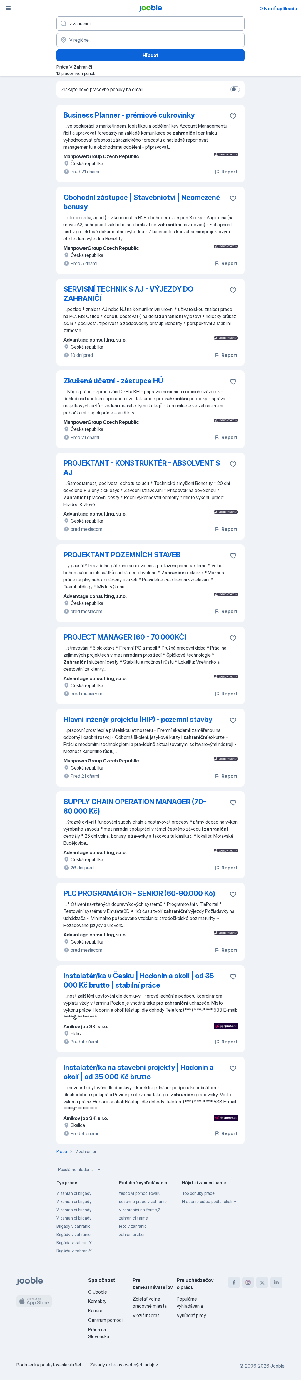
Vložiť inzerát (146, 1315)
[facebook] (234, 1282)
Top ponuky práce (198, 1193)
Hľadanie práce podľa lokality (209, 1201)
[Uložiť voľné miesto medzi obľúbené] (233, 116)
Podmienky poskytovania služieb (49, 1365)
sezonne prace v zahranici (143, 1201)
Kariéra (95, 1311)
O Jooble (97, 1292)
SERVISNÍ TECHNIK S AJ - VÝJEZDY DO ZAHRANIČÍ (128, 294)
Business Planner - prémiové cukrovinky (129, 115)
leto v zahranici (133, 1226)
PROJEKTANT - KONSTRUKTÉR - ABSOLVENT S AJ (141, 468)
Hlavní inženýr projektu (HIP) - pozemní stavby (137, 719)
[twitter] (262, 1282)
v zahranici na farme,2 (139, 1209)
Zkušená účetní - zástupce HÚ (113, 381)
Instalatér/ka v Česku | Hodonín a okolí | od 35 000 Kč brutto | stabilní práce (138, 980)
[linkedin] (276, 1282)
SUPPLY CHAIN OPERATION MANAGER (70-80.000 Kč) (134, 806)
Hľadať (150, 55)
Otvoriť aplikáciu (278, 8)
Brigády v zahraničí (73, 1226)
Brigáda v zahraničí (74, 1242)
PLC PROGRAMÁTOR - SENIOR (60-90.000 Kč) (139, 893)
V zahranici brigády (73, 1193)
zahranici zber (132, 1234)
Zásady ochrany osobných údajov (124, 1365)
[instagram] (248, 1282)
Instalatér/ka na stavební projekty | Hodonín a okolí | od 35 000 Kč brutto (138, 1072)
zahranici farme (133, 1217)
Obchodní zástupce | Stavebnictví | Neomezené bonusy (141, 202)
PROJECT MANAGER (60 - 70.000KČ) (125, 637)
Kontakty (97, 1301)
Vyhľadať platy (191, 1315)
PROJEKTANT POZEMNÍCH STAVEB (121, 555)
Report (229, 172)
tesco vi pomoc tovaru (140, 1193)
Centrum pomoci (105, 1320)
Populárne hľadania (76, 1169)
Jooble (277, 1366)
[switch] (235, 89)
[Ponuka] (8, 8)
